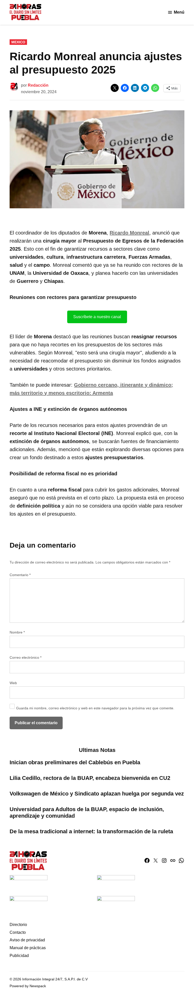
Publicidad (19, 955)
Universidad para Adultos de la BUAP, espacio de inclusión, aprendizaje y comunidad (87, 812)
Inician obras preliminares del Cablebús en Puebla (75, 762)
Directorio (18, 924)
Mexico (18, 42)
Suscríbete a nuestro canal (97, 317)
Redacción (38, 85)
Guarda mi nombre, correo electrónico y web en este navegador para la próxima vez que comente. (95, 708)
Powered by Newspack (28, 986)
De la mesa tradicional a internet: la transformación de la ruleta (91, 831)
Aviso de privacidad (27, 940)
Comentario (20, 575)
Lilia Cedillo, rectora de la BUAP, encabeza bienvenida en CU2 (90, 778)
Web (13, 683)
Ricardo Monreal (129, 233)
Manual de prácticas (28, 948)
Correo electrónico (25, 657)
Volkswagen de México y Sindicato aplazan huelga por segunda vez (97, 793)
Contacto (18, 932)
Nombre (17, 632)
